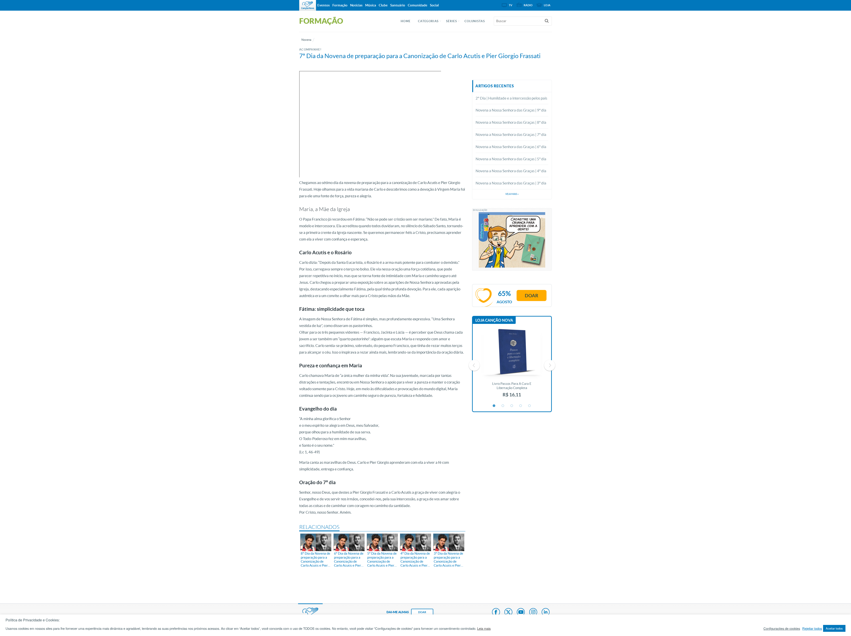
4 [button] (520, 406)
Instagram (533, 612)
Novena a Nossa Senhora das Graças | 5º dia (511, 159)
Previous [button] (474, 365)
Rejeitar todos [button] (812, 628)
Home (405, 21)
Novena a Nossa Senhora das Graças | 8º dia (511, 122)
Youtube (520, 612)
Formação (339, 5)
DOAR (422, 612)
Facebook (496, 612)
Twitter (508, 612)
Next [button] (549, 365)
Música (370, 5)
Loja (547, 5)
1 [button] (494, 406)
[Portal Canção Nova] (307, 5)
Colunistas (475, 21)
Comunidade (417, 5)
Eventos (323, 5)
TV (510, 5)
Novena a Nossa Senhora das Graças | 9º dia (511, 110)
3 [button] (512, 406)
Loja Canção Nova (494, 320)
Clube (383, 5)
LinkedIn (545, 612)
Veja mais (512, 194)
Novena (306, 39)
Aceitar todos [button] (834, 628)
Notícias (356, 5)
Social (434, 5)
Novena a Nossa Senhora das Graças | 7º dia (511, 134)
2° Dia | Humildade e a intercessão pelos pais (511, 98)
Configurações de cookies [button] (781, 628)
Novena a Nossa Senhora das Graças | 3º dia (511, 183)
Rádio (528, 5)
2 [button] (503, 406)
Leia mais (484, 628)
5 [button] (529, 406)
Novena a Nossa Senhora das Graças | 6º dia (511, 147)
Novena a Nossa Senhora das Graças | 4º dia (511, 171)
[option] (512, 365)
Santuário (397, 5)
